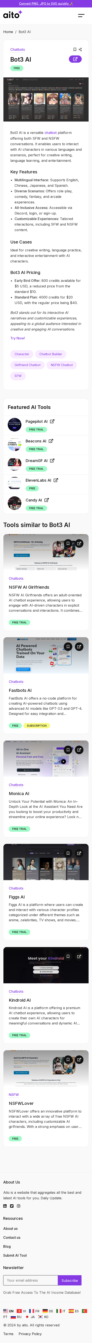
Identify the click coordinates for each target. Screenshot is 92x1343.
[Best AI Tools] (12, 16)
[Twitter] (13, 1206)
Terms (8, 1334)
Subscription (37, 725)
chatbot (51, 132)
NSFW (14, 1094)
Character (22, 354)
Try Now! (17, 338)
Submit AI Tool (15, 1255)
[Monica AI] (46, 758)
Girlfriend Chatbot (27, 365)
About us (10, 1228)
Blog (7, 1246)
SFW (18, 376)
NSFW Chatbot (62, 365)
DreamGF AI (36, 460)
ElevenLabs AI (38, 480)
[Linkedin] (6, 1206)
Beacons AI (36, 441)
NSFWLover (21, 1103)
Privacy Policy (30, 1334)
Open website (75, 59)
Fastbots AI (20, 690)
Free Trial (36, 429)
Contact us (11, 1237)
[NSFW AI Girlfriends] (46, 552)
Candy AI (34, 500)
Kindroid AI (20, 1000)
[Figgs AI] (46, 862)
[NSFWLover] (46, 1068)
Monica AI (19, 793)
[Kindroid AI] (46, 965)
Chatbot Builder (50, 354)
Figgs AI (17, 897)
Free (17, 68)
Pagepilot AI (36, 421)
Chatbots (17, 49)
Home (8, 32)
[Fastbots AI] (46, 655)
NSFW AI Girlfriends (29, 587)
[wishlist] (75, 49)
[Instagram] (20, 1206)
